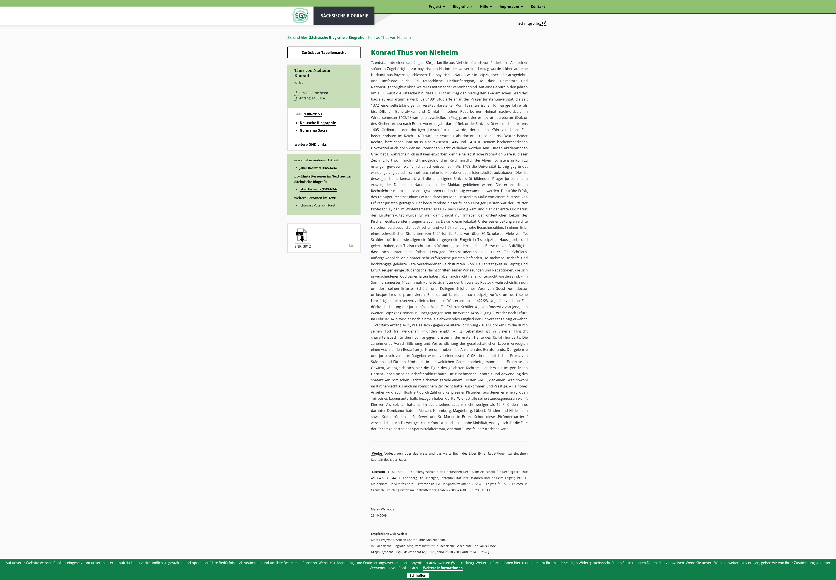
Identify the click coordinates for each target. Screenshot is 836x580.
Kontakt (538, 6)
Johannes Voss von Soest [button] (482, 288)
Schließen (418, 575)
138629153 (313, 114)
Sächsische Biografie (327, 37)
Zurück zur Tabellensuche (324, 52)
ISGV (300, 16)
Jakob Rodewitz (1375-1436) (318, 168)
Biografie (356, 37)
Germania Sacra (314, 130)
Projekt (435, 6)
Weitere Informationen (443, 567)
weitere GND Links (311, 144)
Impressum (509, 6)
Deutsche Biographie (318, 122)
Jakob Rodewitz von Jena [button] (499, 306)
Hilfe (484, 6)
